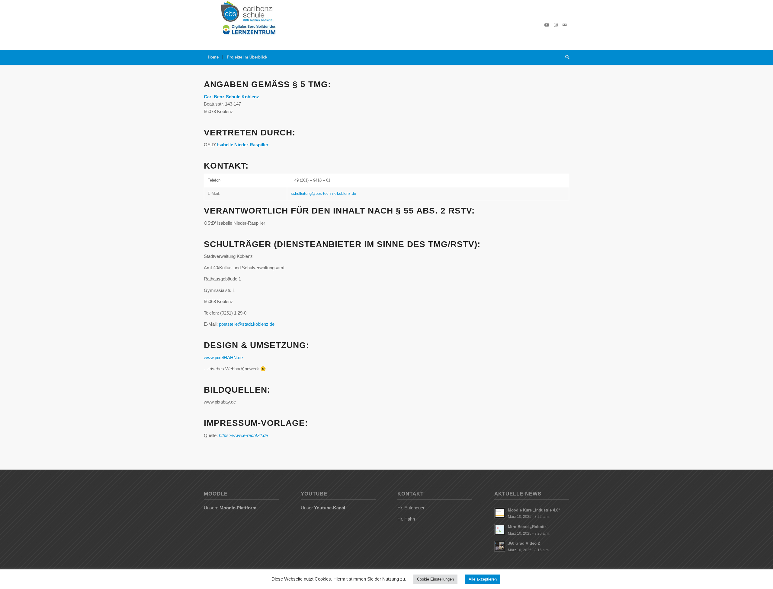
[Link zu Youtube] (546, 25)
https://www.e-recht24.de (243, 435)
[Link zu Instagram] (555, 25)
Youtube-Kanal (329, 507)
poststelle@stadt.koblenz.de (246, 324)
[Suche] (565, 57)
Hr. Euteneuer (411, 507)
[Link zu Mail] (564, 25)
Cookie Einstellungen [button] (435, 579)
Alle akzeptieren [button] (483, 579)
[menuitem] (213, 57)
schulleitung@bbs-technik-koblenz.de (323, 193)
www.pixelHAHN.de (223, 357)
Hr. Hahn (406, 518)
